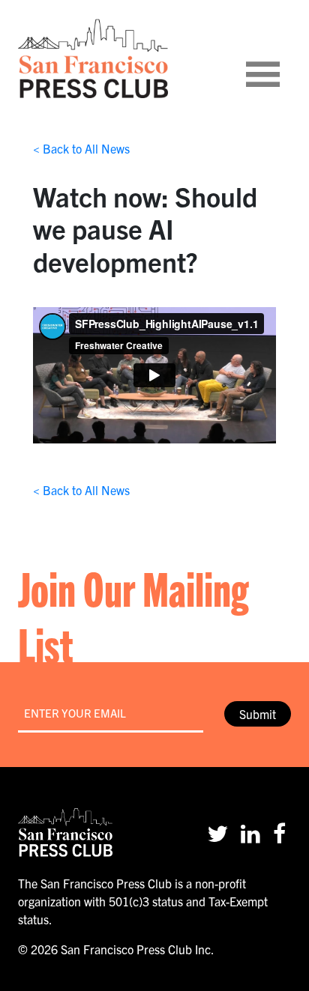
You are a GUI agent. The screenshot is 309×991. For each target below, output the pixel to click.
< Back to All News (81, 148)
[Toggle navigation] (281, 58)
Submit (257, 713)
